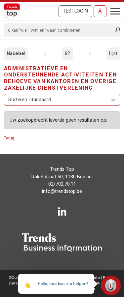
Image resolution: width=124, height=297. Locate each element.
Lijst (113, 53)
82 (67, 53)
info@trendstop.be (62, 191)
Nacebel (16, 53)
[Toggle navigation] (113, 10)
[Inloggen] (100, 11)
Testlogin (75, 11)
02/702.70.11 (62, 184)
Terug (9, 137)
